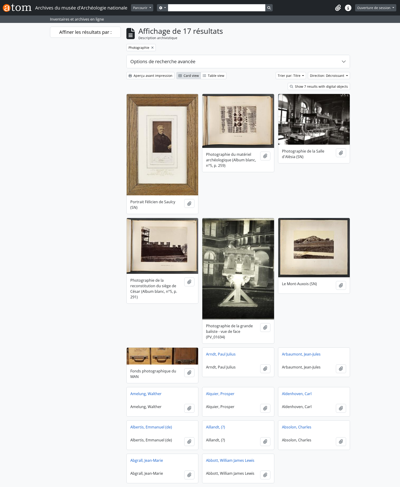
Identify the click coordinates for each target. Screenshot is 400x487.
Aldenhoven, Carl (297, 393)
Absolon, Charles (296, 427)
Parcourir (140, 8)
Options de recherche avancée (162, 61)
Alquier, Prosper (220, 393)
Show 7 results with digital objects (321, 86)
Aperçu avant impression (152, 75)
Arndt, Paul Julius (221, 354)
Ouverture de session (374, 8)
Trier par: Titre (289, 75)
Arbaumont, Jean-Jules (301, 354)
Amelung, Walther (146, 393)
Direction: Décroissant (327, 75)
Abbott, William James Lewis (230, 460)
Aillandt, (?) (215, 427)
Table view (215, 75)
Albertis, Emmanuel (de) (151, 427)
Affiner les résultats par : (85, 32)
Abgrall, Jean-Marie (146, 460)
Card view (191, 75)
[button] (338, 8)
